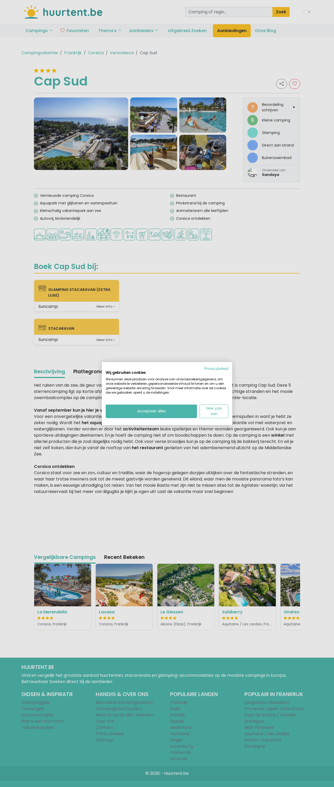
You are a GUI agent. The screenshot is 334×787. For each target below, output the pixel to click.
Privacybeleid (216, 368)
